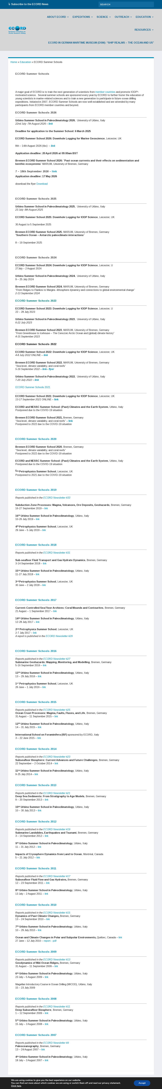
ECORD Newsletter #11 (56, 1006)
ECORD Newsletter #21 (56, 793)
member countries (105, 92)
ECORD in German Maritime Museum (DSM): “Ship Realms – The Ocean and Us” (101, 42)
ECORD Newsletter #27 (56, 659)
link (51, 123)
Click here (16, 1086)
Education (143, 17)
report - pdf (50, 940)
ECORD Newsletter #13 (56, 959)
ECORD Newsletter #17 (56, 876)
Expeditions (81, 17)
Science (102, 17)
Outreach (122, 17)
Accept (142, 1083)
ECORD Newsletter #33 (56, 497)
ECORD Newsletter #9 (56, 1042)
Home (13, 62)
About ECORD (56, 17)
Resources (143, 29)
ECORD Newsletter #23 (56, 756)
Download (42, 183)
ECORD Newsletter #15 (56, 912)
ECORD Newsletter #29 (59, 636)
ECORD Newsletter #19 (56, 829)
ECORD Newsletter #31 (56, 552)
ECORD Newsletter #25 (56, 710)
